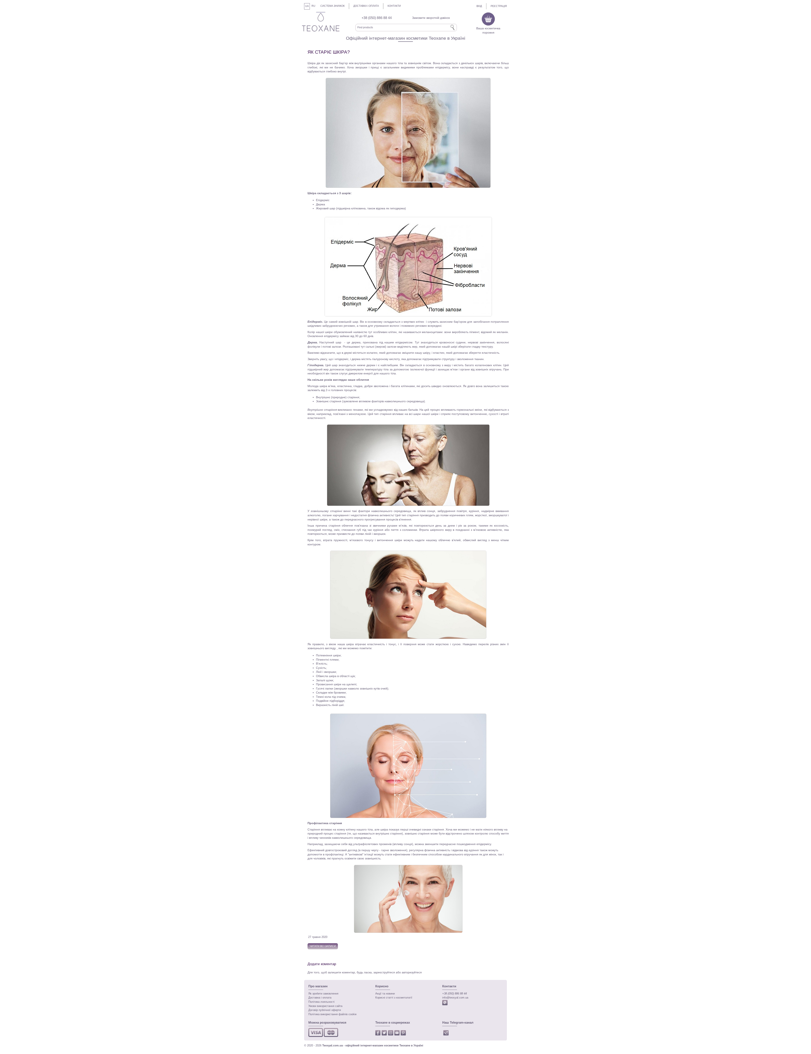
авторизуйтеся (412, 972)
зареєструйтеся (384, 972)
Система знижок (332, 5)
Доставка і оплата (366, 5)
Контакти (394, 5)
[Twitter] (385, 1033)
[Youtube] (397, 1033)
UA (307, 6)
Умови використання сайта (325, 1006)
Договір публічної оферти (324, 1010)
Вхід (479, 6)
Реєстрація (499, 6)
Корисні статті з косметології (393, 997)
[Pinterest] (404, 1033)
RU (313, 5)
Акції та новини (385, 993)
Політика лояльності (321, 1001)
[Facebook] (378, 1033)
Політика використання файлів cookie (332, 1014)
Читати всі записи (323, 946)
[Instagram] (391, 1033)
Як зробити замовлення (323, 993)
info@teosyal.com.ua (455, 997)
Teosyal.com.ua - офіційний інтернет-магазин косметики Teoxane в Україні (372, 1045)
